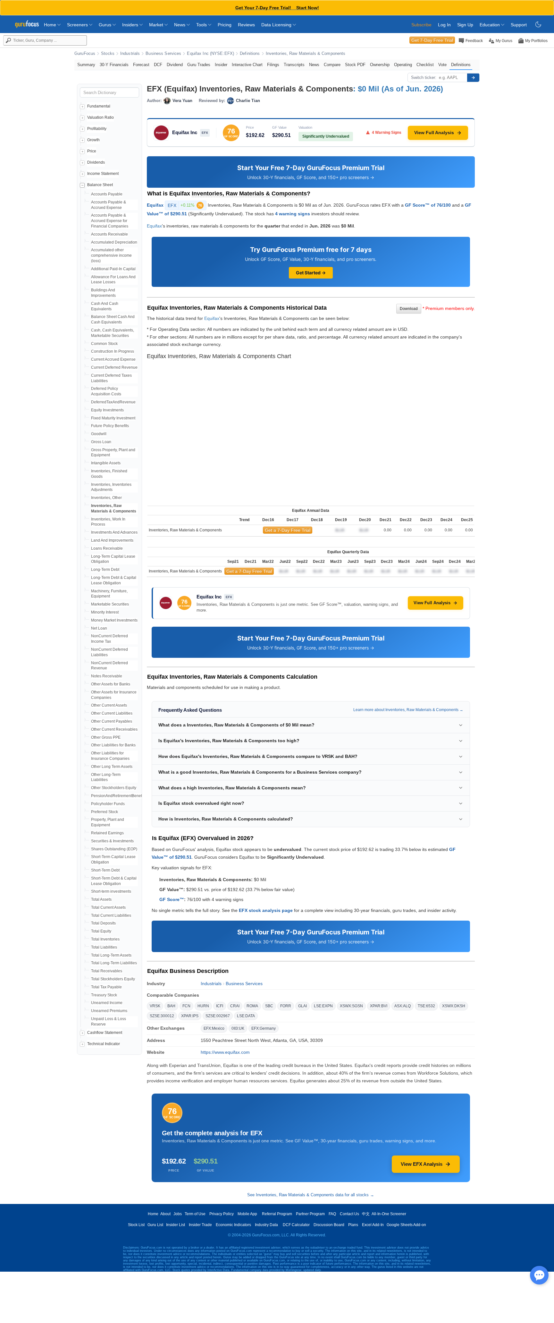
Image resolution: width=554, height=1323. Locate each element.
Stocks (107, 53)
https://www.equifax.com (225, 1052)
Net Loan (99, 628)
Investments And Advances (114, 532)
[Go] (473, 77)
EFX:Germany (263, 1028)
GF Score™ (171, 899)
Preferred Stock (104, 812)
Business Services (163, 53)
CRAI (234, 1006)
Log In (444, 24)
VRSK (155, 1006)
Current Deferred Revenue (114, 367)
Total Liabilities (104, 947)
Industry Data (266, 1225)
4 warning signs (292, 213)
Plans (353, 1225)
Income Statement (103, 173)
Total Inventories (105, 939)
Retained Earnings (107, 833)
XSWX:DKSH (453, 1006)
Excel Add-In (373, 1225)
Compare (332, 64)
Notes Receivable (106, 676)
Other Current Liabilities (111, 713)
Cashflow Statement (104, 1032)
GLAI (302, 1006)
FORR (285, 1006)
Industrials (130, 53)
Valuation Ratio (100, 117)
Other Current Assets (109, 705)
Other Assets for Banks (110, 684)
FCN (186, 1006)
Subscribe (421, 24)
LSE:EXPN (323, 1006)
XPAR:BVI (378, 1006)
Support (519, 24)
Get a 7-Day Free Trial (287, 530)
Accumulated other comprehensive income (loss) (111, 255)
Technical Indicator (103, 1044)
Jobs (177, 1214)
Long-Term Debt (105, 569)
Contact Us (349, 1214)
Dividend (175, 64)
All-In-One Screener (389, 1214)
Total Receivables (106, 971)
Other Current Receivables (114, 729)
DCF (158, 64)
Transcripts (294, 64)
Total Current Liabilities (111, 915)
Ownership (380, 64)
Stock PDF (355, 64)
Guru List (155, 1225)
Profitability (96, 128)
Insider (221, 64)
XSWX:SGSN (351, 1006)
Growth (93, 140)
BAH (171, 1006)
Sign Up (465, 24)
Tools (202, 24)
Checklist (425, 64)
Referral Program (277, 1214)
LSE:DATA (246, 1016)
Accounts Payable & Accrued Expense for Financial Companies (109, 220)
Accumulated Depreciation (114, 242)
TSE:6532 (426, 1006)
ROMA (252, 1006)
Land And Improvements (112, 540)
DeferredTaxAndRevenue (113, 402)
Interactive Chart (247, 64)
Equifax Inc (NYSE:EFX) (210, 53)
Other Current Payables (111, 721)
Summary (86, 64)
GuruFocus (84, 53)
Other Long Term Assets (111, 766)
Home (50, 24)
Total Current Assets (108, 907)
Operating (403, 64)
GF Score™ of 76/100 (428, 204)
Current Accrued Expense (113, 359)
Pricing (224, 24)
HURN (203, 1006)
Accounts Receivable (109, 234)
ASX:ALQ (402, 1006)
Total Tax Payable (106, 987)
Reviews (246, 24)
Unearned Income (106, 1003)
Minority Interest (105, 612)
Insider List (175, 1225)
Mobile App (247, 1214)
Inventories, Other (106, 497)
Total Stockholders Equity (113, 979)
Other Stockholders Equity (113, 788)
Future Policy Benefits (110, 426)
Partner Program (310, 1214)
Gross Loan (101, 442)
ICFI (219, 1006)
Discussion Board (329, 1225)
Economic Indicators (233, 1225)
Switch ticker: (423, 77)
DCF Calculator (296, 1225)
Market (156, 24)
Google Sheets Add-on (406, 1225)
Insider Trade (200, 1225)
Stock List (136, 1225)
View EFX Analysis (421, 1164)
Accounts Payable (106, 194)
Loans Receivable (107, 548)
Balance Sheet (100, 185)
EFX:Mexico (214, 1028)
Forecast (141, 64)
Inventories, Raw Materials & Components (306, 53)
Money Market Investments (114, 620)
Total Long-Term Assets (111, 955)
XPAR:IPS (189, 1016)
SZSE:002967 (218, 1016)
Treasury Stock (104, 995)
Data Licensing (277, 24)
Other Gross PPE (106, 737)
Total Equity (101, 931)
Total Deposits (103, 923)
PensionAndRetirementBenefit (117, 796)
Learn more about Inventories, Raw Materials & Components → (408, 710)
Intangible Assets (106, 463)
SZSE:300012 (162, 1016)
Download (409, 308)
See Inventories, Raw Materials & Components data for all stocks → (310, 1194)
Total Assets (101, 899)
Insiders (130, 24)
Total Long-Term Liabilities (114, 963)
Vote (442, 64)
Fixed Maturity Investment (113, 418)
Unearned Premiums (109, 1011)
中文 (366, 1214)
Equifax (155, 204)
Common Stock (104, 343)
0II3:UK (237, 1028)
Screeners (78, 24)
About (165, 1214)
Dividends (96, 162)
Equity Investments (107, 410)
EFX (185, 205)
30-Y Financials (114, 64)
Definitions (250, 53)
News (180, 24)
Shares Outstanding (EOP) (114, 849)
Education (490, 24)
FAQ (332, 1214)
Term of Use (195, 1214)
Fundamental (98, 106)
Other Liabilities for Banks (113, 745)
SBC (269, 1006)
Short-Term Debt (105, 870)
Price (91, 151)
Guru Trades (198, 64)
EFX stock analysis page (266, 910)
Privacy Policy (221, 1214)
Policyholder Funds (108, 804)
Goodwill (98, 434)
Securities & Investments (112, 841)
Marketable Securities (110, 604)
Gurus (106, 24)
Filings (273, 64)
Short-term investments (111, 891)
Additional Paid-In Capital (113, 269)
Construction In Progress (112, 351)
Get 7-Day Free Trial (432, 40)
